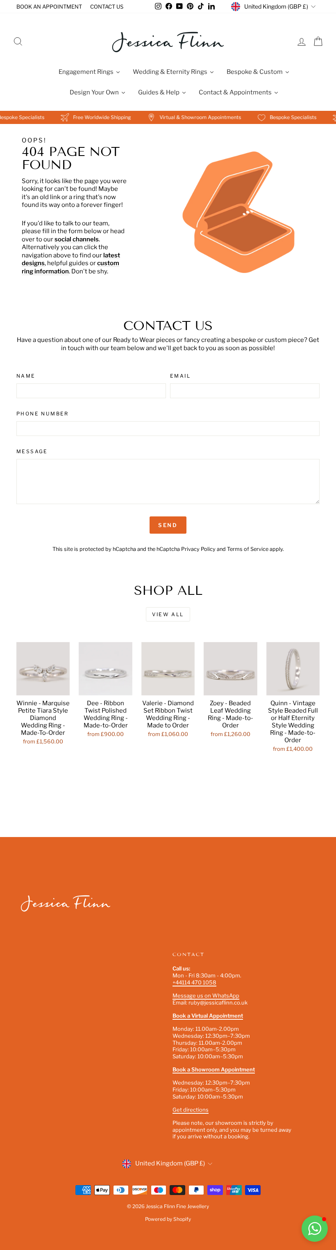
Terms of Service (247, 549)
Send (167, 525)
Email (180, 376)
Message (32, 451)
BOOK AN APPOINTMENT (49, 6)
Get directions (191, 1109)
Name (26, 376)
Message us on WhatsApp (206, 995)
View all (168, 614)
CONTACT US (106, 6)
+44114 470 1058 (194, 982)
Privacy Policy (198, 549)
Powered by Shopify (168, 1219)
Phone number (42, 414)
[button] (315, 1229)
